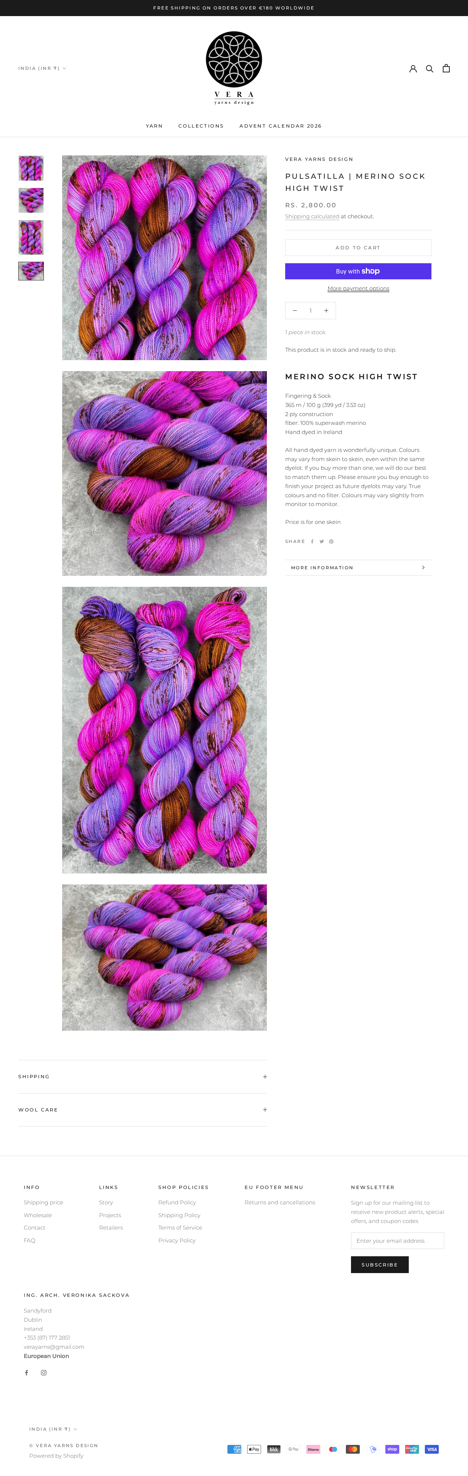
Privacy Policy (177, 1240)
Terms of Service (180, 1227)
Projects (110, 1215)
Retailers (111, 1227)
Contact (34, 1227)
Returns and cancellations (280, 1202)
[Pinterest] (331, 541)
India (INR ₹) (39, 68)
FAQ (29, 1240)
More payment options (358, 288)
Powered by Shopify (56, 1455)
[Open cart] (446, 68)
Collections (201, 126)
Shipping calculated (312, 216)
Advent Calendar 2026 (280, 126)
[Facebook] (312, 541)
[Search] (430, 68)
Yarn (154, 126)
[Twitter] (322, 541)
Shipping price (43, 1202)
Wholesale (38, 1215)
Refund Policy (177, 1202)
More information (322, 567)
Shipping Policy (179, 1215)
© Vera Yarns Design (64, 1445)
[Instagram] (43, 1372)
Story (106, 1202)
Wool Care (38, 1110)
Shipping (34, 1076)
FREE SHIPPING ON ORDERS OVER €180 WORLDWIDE (233, 8)
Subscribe (380, 1265)
